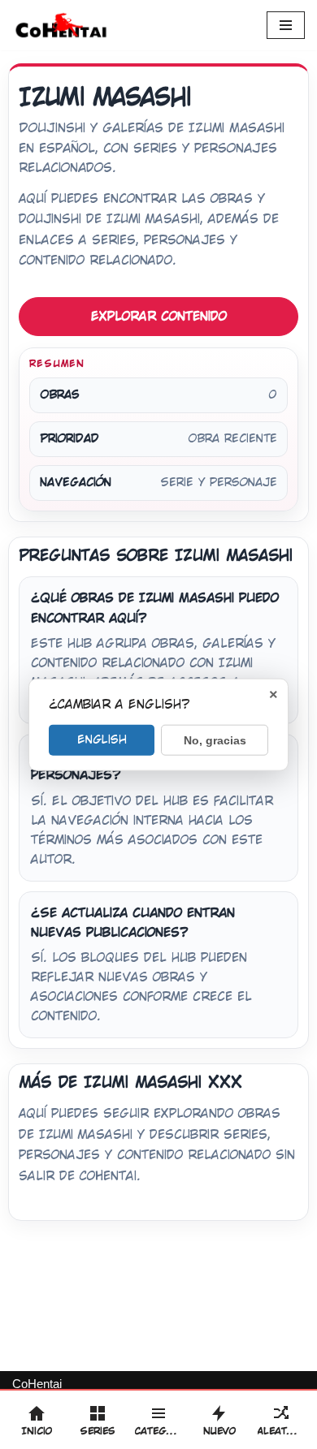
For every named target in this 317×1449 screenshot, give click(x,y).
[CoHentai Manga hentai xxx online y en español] (61, 25)
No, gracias (215, 740)
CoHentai (37, 1384)
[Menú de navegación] (286, 25)
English (102, 739)
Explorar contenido (159, 316)
